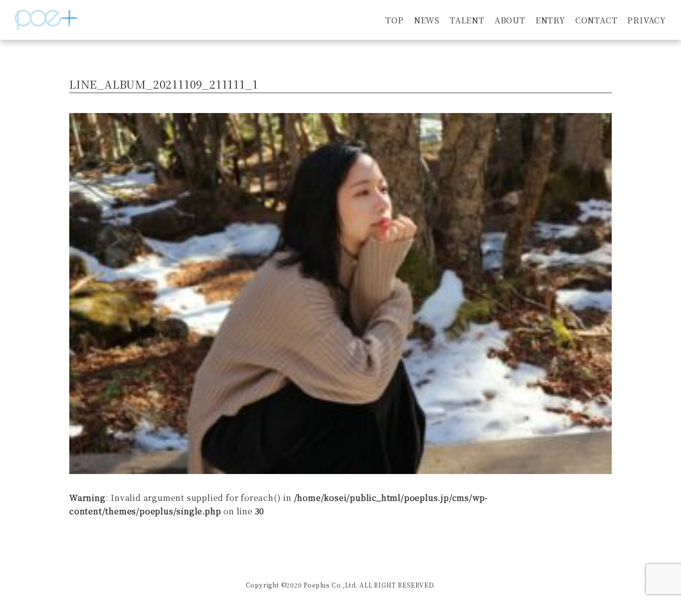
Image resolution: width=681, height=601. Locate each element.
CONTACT (596, 20)
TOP (394, 20)
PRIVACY (646, 20)
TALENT (467, 20)
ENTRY (550, 20)
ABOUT (510, 20)
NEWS (427, 20)
